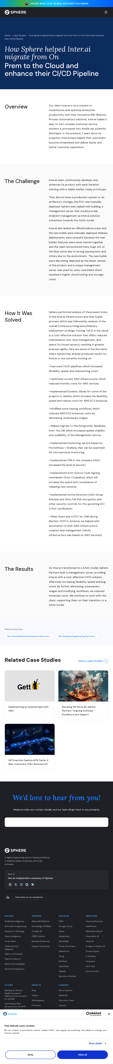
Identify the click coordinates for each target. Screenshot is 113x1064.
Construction (92, 971)
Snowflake (64, 941)
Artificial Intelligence (14, 921)
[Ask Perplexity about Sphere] (21, 884)
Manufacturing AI (94, 931)
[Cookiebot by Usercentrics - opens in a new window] (93, 1014)
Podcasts (36, 1005)
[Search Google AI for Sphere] (27, 884)
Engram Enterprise (41, 946)
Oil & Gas (90, 966)
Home (7, 35)
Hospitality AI (92, 936)
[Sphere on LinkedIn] (8, 897)
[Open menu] (106, 12)
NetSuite (63, 961)
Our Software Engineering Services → (77, 636)
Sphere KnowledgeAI (15, 964)
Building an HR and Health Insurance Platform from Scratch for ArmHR (16, 994)
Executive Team (66, 1000)
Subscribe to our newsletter (29, 897)
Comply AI (37, 931)
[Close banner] (109, 1014)
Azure (61, 931)
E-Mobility (91, 956)
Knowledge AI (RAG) (41, 926)
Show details (95, 1043)
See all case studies (90, 661)
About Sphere (65, 990)
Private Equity (92, 951)
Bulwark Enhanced (40, 941)
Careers (62, 1005)
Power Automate (67, 946)
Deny (30, 1054)
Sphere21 (63, 995)
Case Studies (19, 35)
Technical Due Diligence (11, 947)
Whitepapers (38, 1000)
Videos (35, 995)
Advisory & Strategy (14, 931)
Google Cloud (65, 926)
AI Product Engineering (15, 926)
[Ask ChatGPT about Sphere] (10, 884)
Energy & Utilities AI (95, 946)
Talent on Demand (14, 954)
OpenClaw (64, 966)
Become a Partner (67, 976)
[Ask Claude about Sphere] (32, 884)
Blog (34, 990)
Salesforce (64, 951)
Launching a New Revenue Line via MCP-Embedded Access (16, 1006)
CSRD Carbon (38, 936)
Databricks (64, 936)
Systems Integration (14, 969)
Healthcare (91, 926)
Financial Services (94, 921)
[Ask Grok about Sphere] (15, 884)
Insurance (90, 961)
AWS (61, 921)
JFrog (61, 956)
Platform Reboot (13, 959)
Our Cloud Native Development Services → (29, 636)
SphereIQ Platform (41, 921)
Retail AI (90, 941)
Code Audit (10, 941)
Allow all (82, 1054)
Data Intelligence (13, 936)
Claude (62, 971)
